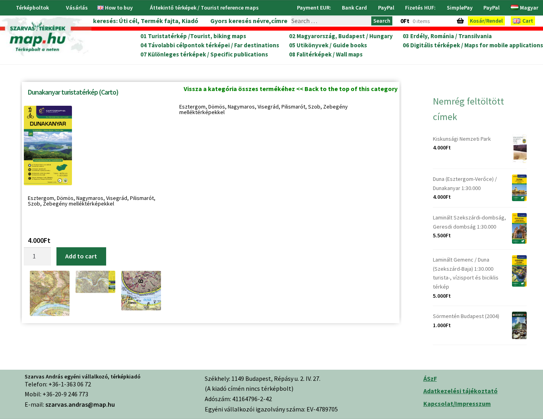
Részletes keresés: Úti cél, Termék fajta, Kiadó (130, 21)
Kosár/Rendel (486, 20)
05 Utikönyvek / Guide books (328, 45)
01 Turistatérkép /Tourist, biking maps (193, 36)
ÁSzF (430, 378)
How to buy (119, 7)
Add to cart (81, 256)
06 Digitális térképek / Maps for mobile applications (473, 45)
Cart (527, 20)
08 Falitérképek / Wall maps (326, 54)
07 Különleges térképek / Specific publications (204, 54)
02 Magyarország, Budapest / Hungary (341, 36)
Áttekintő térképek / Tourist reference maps (204, 7)
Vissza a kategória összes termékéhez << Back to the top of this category (291, 89)
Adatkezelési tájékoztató (460, 391)
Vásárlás (77, 7)
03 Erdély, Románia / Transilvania (447, 36)
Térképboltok (32, 7)
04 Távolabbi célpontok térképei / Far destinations (209, 45)
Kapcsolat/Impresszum (457, 403)
